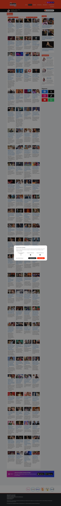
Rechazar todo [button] (32, 258)
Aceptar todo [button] (41, 258)
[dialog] (30, 253)
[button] (19, 258)
